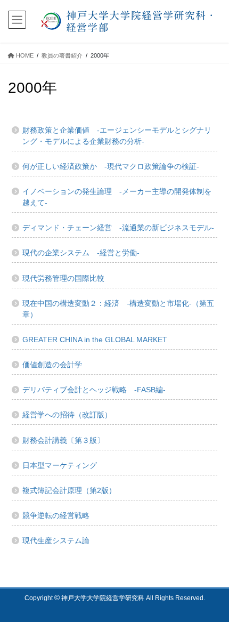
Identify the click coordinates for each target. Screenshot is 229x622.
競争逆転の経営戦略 (55, 515)
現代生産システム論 (55, 540)
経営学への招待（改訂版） (67, 414)
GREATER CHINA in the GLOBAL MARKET (94, 339)
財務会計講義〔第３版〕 (63, 440)
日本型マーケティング (59, 465)
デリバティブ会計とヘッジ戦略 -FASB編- (94, 389)
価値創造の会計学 (52, 364)
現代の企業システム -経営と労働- (81, 252)
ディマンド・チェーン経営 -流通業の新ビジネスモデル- (118, 227)
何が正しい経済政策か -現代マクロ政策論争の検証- (110, 166)
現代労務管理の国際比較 (63, 278)
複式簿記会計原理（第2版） (69, 490)
